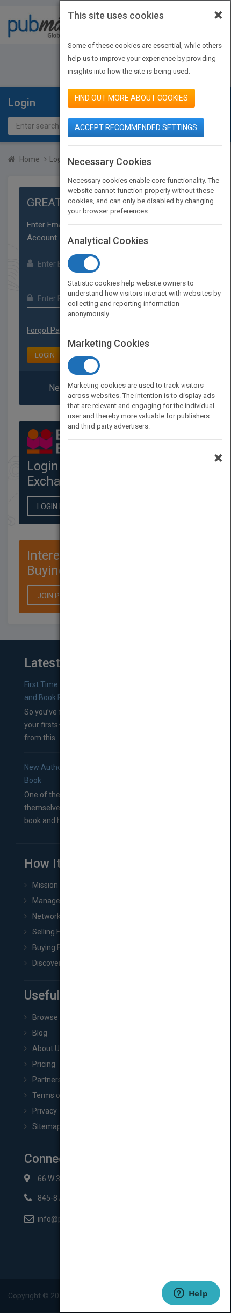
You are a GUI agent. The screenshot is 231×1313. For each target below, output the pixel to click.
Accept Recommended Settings (136, 127)
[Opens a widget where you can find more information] (190, 1294)
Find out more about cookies (131, 98)
